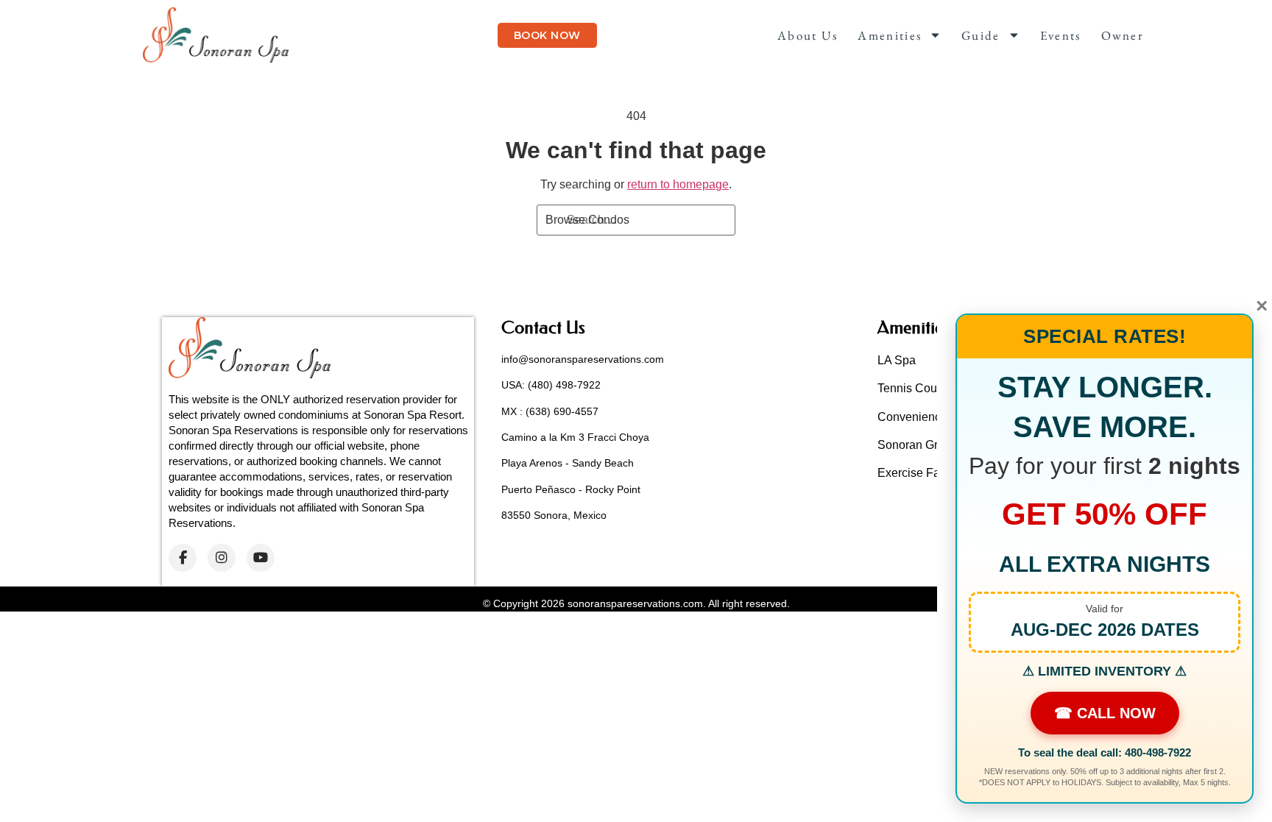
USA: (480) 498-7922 (551, 385)
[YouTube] (261, 558)
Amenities (890, 35)
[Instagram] (222, 558)
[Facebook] (183, 558)
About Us (807, 35)
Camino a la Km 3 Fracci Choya (575, 437)
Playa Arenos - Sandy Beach (567, 463)
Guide (980, 35)
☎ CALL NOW (1105, 713)
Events (1060, 35)
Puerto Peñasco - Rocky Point (570, 489)
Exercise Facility (920, 473)
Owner (1123, 35)
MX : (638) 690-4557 (549, 411)
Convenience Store (927, 417)
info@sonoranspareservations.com (582, 359)
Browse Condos (587, 219)
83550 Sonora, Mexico (554, 515)
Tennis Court (910, 388)
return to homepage (678, 184)
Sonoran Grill (912, 445)
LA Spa (896, 360)
